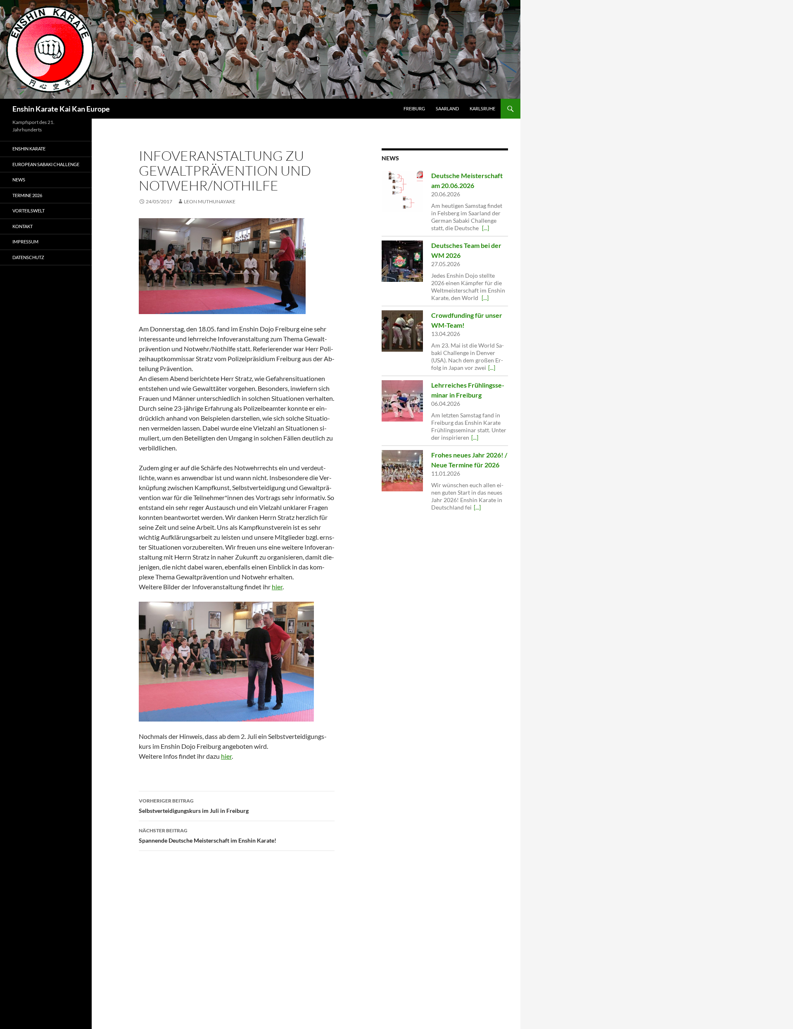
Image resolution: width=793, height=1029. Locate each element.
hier (277, 587)
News (18, 179)
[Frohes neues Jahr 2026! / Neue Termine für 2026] (402, 470)
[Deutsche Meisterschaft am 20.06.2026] (402, 191)
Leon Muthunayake (209, 201)
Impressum (25, 241)
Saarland (447, 108)
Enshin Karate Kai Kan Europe (61, 108)
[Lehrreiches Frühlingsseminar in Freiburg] (402, 401)
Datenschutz (28, 257)
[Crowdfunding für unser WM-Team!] (402, 331)
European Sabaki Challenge (45, 164)
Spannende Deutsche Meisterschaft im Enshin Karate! (207, 835)
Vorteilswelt (28, 210)
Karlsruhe (482, 108)
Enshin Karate (28, 148)
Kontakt (22, 226)
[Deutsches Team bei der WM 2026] (402, 261)
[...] (485, 227)
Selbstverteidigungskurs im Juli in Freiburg (194, 806)
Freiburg (414, 108)
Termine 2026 (27, 195)
